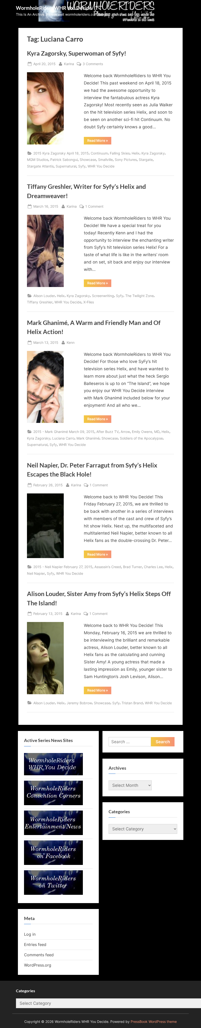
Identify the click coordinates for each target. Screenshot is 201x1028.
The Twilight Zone (139, 296)
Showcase (88, 159)
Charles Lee (153, 567)
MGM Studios (37, 159)
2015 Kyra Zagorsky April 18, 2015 (61, 153)
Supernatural (66, 166)
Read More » (99, 141)
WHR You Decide (101, 166)
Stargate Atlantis (40, 166)
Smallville (105, 159)
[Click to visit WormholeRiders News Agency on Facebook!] (53, 863)
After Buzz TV (107, 432)
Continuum (99, 153)
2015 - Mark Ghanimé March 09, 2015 (63, 432)
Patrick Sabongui (64, 159)
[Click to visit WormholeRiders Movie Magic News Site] (53, 773)
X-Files (88, 302)
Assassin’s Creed (107, 567)
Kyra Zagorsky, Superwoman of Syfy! (76, 53)
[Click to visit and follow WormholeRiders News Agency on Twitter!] (53, 893)
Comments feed (39, 954)
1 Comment (94, 206)
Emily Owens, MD (146, 432)
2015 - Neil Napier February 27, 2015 (62, 567)
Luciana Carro (63, 438)
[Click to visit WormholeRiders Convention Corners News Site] (53, 803)
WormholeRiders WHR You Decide (54, 8)
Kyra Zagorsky (153, 153)
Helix (135, 153)
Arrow (125, 432)
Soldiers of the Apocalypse (141, 438)
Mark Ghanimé (88, 438)
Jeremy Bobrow (79, 703)
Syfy (82, 166)
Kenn (71, 342)
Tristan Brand (132, 703)
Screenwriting (103, 296)
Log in (30, 934)
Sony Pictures (126, 159)
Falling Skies (120, 153)
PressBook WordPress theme (154, 1022)
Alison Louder (44, 296)
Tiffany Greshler (39, 302)
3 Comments (93, 64)
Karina (69, 63)
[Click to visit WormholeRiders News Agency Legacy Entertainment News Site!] (53, 833)
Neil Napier (36, 573)
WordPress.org (37, 965)
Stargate (146, 159)
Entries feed (35, 944)
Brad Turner (132, 567)
